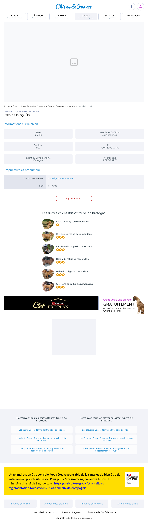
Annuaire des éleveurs (56, 503)
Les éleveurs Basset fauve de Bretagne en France (106, 430)
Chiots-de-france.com (43, 512)
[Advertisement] (74, 337)
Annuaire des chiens (127, 503)
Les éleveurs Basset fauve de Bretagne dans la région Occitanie (106, 439)
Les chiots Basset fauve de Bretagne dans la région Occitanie (41, 439)
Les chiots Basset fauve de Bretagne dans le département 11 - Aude (41, 449)
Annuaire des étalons (92, 503)
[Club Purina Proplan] (51, 303)
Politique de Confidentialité (102, 512)
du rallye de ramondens (61, 178)
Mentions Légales (71, 512)
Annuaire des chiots (20, 503)
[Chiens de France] (74, 6)
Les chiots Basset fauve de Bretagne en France (42, 430)
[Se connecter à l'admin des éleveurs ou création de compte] (140, 7)
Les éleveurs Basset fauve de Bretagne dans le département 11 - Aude (106, 449)
